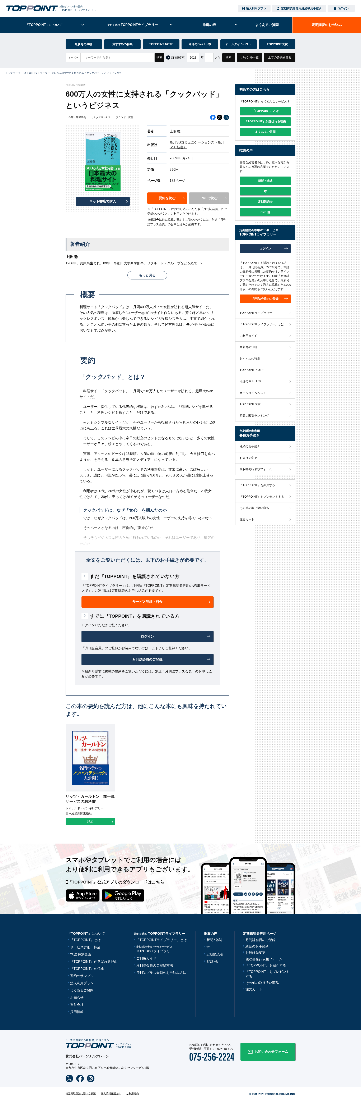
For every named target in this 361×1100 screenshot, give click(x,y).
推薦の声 (209, 25)
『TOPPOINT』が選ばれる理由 (93, 961)
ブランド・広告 (124, 117)
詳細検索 (178, 57)
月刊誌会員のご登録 (260, 940)
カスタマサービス (101, 117)
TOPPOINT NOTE (161, 44)
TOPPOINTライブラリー (36, 73)
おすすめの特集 (122, 44)
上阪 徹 (175, 131)
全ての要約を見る (279, 57)
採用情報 (77, 1012)
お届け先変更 (248, 458)
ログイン (343, 8)
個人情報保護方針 (111, 1093)
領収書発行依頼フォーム (256, 469)
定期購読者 (214, 954)
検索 (159, 57)
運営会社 (77, 1005)
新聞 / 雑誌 (214, 940)
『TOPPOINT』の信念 (87, 969)
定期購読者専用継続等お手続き (301, 8)
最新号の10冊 (84, 44)
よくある (267, 25)
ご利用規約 (132, 1093)
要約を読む (167, 198)
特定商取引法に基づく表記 (81, 1093)
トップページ (12, 73)
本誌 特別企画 (80, 954)
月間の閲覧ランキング (254, 415)
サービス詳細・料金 (85, 947)
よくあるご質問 (82, 990)
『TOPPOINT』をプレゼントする (262, 496)
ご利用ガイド (248, 335)
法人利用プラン (256, 8)
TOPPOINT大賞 (277, 44)
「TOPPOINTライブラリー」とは (262, 324)
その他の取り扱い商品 (254, 508)
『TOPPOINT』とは (85, 940)
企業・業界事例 (77, 117)
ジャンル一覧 (250, 57)
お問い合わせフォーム (271, 1051)
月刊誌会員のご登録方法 (154, 965)
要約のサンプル (82, 976)
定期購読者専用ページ (259, 933)
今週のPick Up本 (200, 44)
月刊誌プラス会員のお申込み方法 (161, 973)
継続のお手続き (250, 446)
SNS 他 (212, 961)
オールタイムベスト (238, 44)
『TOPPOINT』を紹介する (257, 485)
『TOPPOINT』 (44, 25)
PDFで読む (209, 198)
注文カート (247, 519)
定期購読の (327, 25)
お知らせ (77, 997)
